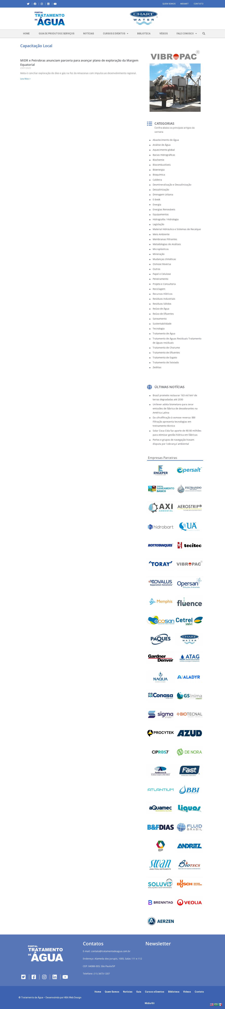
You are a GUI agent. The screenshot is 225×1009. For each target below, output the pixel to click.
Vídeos (163, 33)
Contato (198, 4)
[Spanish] (220, 1004)
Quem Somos (168, 4)
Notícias (88, 33)
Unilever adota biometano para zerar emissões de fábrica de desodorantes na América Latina (175, 408)
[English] (212, 1004)
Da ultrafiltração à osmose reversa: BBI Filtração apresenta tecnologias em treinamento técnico (174, 421)
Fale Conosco (185, 33)
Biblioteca (143, 33)
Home (26, 33)
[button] (83, 18)
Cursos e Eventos (114, 33)
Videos (187, 991)
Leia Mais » (25, 78)
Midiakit (184, 4)
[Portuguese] (216, 1004)
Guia (138, 991)
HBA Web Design (72, 997)
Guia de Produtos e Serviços (56, 33)
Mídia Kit (150, 1003)
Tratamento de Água (32, 997)
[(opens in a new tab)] (144, 17)
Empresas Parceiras (162, 458)
